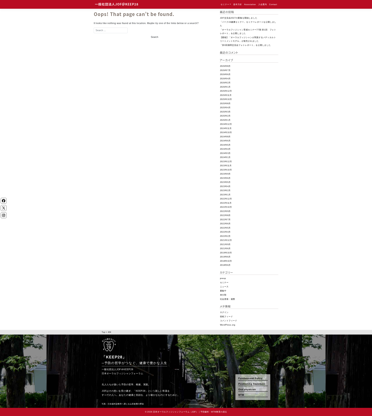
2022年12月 (226, 199)
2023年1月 (225, 194)
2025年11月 (226, 95)
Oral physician (247, 389)
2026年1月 (225, 87)
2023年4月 (225, 186)
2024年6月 (225, 140)
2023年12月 (226, 161)
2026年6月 (225, 74)
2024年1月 (225, 157)
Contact (273, 4)
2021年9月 (225, 244)
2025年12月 (226, 91)
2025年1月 (225, 120)
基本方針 (237, 4)
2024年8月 (225, 136)
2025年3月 (225, 112)
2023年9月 (225, 174)
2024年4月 (225, 149)
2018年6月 (225, 265)
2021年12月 (226, 240)
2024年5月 (225, 145)
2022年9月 (225, 211)
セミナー (225, 4)
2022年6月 (225, 223)
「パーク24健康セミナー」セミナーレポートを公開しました (248, 24)
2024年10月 (226, 132)
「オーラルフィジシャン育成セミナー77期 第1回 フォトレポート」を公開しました (248, 31)
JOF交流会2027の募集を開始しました (238, 18)
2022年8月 (225, 215)
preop (223, 278)
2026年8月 (225, 66)
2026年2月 (225, 82)
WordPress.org (227, 325)
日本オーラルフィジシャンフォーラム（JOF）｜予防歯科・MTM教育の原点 (190, 412)
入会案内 (262, 4)
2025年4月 (225, 107)
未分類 (223, 295)
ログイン (224, 312)
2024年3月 (225, 153)
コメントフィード (228, 320)
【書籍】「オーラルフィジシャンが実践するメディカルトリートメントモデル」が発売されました (248, 39)
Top (103, 332)
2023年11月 (226, 165)
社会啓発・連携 (227, 299)
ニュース (224, 286)
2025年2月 (225, 116)
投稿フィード (226, 316)
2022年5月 (225, 228)
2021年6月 (225, 248)
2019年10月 (226, 252)
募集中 (223, 291)
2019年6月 (225, 257)
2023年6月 (225, 178)
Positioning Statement (251, 384)
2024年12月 (226, 124)
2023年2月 (225, 190)
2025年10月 (226, 99)
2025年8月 (225, 103)
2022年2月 (225, 236)
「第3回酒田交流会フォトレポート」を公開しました (245, 45)
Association (250, 4)
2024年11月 (226, 128)
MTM (241, 395)
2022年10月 (226, 207)
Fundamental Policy (250, 378)
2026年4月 (225, 78)
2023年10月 (226, 170)
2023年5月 (225, 182)
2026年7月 (225, 70)
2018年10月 (226, 261)
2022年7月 (225, 219)
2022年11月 (226, 203)
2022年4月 (225, 232)
